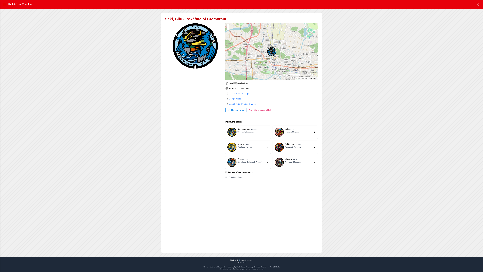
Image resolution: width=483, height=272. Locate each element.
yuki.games (247, 260)
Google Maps (235, 99)
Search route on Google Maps (242, 104)
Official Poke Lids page (239, 94)
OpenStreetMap (303, 78)
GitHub (240, 263)
